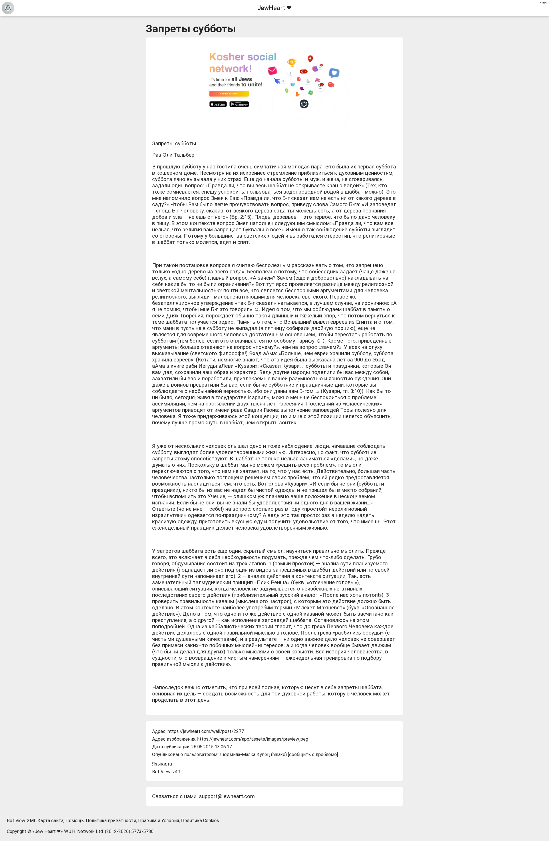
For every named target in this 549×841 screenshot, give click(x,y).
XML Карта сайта (45, 820)
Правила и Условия (158, 820)
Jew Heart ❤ (48, 831)
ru (170, 764)
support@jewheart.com (227, 796)
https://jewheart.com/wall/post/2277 (206, 731)
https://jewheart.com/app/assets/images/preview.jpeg (252, 739)
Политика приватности (111, 820)
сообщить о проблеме (313, 754)
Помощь (74, 820)
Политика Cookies (200, 820)
